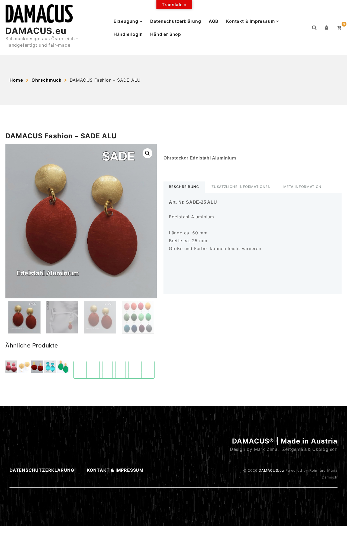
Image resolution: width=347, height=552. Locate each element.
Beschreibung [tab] (184, 186)
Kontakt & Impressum (250, 21)
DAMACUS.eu (35, 30)
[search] (314, 27)
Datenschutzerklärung (175, 21)
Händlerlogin (128, 34)
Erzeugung (126, 21)
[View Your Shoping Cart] (339, 27)
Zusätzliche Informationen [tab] (241, 186)
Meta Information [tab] (302, 186)
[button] (147, 153)
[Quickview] (11, 366)
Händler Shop (165, 34)
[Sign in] (327, 27)
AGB (214, 21)
